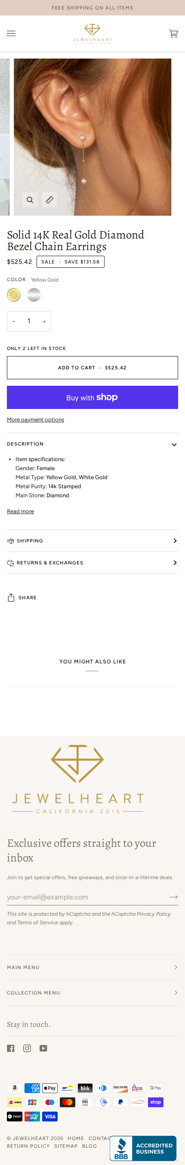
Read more (20, 511)
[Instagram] (27, 1048)
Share (27, 598)
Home (76, 1138)
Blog (89, 1146)
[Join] (166, 897)
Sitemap (66, 1146)
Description (25, 444)
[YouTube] (43, 1048)
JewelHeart (31, 1138)
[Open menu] (20, 33)
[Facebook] (11, 1048)
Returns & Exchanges (50, 563)
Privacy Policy (154, 914)
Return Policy (28, 1146)
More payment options (35, 419)
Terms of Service (37, 922)
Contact (101, 1138)
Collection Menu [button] (33, 993)
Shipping (30, 541)
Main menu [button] (23, 967)
